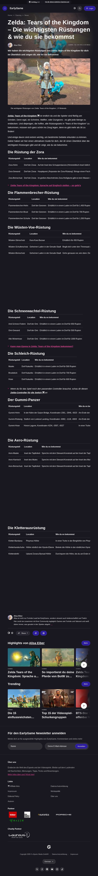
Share (23, 633)
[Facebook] (42, 869)
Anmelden (81, 746)
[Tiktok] (62, 869)
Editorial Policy (13, 796)
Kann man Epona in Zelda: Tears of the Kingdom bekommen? (41, 346)
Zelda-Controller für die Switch (26, 392)
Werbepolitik (55, 791)
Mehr (86, 643)
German (48, 861)
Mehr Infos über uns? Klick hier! (21, 774)
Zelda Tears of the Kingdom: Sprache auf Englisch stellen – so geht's (45, 185)
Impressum (12, 791)
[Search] (79, 8)
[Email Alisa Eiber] (43, 633)
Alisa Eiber (18, 616)
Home (10, 15)
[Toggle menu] (4, 8)
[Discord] (47, 869)
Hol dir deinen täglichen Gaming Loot (57, 2)
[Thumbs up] (36, 633)
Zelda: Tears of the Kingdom (22, 116)
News (26, 15)
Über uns (54, 796)
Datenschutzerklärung (59, 786)
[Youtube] (52, 869)
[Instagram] (57, 869)
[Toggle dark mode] (75, 8)
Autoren (11, 801)
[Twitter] (37, 869)
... (51, 624)
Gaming (18, 15)
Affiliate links (15, 786)
